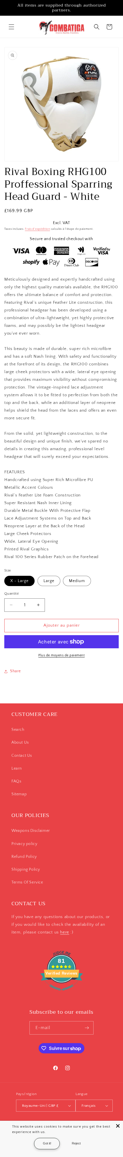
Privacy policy (24, 844)
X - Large (19, 581)
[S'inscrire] (87, 1028)
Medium (77, 581)
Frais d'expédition (37, 229)
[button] (11, 27)
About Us (20, 742)
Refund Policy (24, 856)
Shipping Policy (25, 869)
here (64, 932)
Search (18, 729)
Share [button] (15, 671)
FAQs (16, 781)
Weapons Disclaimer (30, 830)
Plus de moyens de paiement (61, 655)
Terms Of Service (27, 882)
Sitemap (19, 794)
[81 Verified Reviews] (61, 993)
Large (48, 581)
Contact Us (21, 755)
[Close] (118, 1126)
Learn (16, 768)
